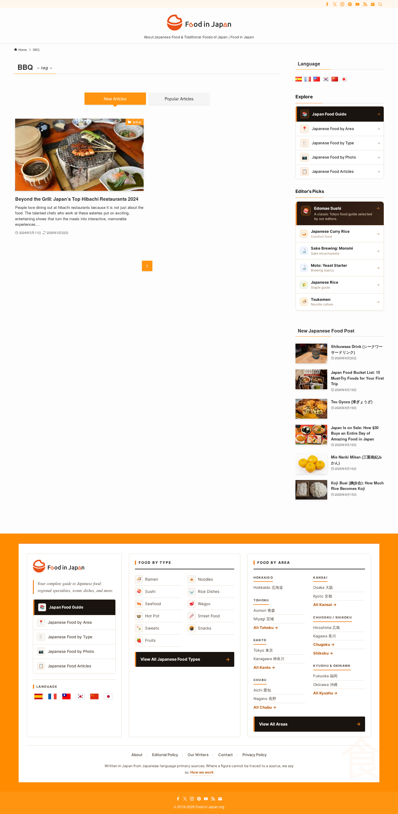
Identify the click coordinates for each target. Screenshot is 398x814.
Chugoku (321, 644)
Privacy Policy (254, 754)
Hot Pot (147, 615)
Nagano (264, 698)
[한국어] (80, 696)
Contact (225, 754)
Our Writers (198, 754)
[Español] (38, 696)
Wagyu (199, 603)
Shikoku (321, 653)
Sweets (147, 627)
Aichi (262, 690)
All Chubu (262, 707)
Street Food (204, 615)
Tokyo (263, 650)
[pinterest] (350, 4)
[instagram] (342, 4)
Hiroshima (326, 627)
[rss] (365, 4)
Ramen (147, 579)
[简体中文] (94, 696)
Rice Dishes (204, 591)
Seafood (148, 603)
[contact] (372, 4)
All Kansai (322, 604)
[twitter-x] (335, 4)
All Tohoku (263, 627)
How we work (202, 772)
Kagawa (324, 636)
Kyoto (322, 596)
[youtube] (357, 4)
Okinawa (325, 684)
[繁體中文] (66, 696)
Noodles (201, 579)
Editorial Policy (165, 754)
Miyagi (263, 618)
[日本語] (108, 696)
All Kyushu (323, 693)
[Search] (380, 4)
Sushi (145, 591)
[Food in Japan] (199, 23)
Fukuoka (325, 675)
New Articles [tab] (115, 99)
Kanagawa (268, 658)
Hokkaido (268, 587)
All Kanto (262, 667)
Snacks (200, 627)
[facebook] (327, 4)
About (136, 754)
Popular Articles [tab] (179, 99)
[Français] (52, 696)
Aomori (264, 610)
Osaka (323, 587)
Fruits (146, 640)
